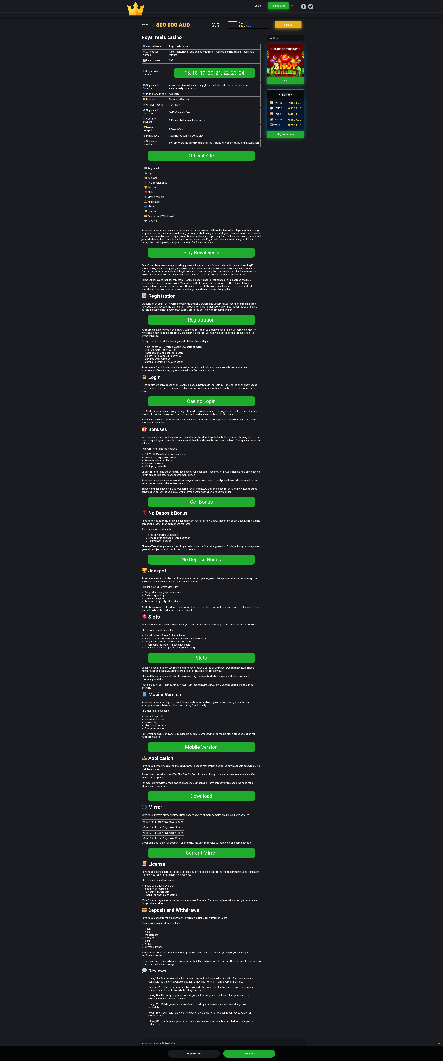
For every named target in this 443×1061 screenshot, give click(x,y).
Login (150, 173)
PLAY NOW (175, 104)
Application (153, 201)
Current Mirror (201, 853)
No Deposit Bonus (157, 182)
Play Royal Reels (201, 253)
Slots (150, 192)
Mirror (150, 206)
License (151, 211)
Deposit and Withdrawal (160, 216)
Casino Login (201, 401)
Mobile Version (155, 197)
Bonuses (152, 178)
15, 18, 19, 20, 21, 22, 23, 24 (214, 73)
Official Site (201, 156)
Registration (154, 168)
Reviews (152, 221)
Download (201, 796)
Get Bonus (201, 502)
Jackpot (152, 187)
